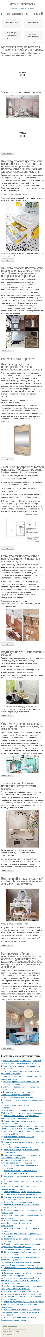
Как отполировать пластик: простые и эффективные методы (17, 1137)
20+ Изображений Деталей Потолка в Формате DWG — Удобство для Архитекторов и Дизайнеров (21, 1111)
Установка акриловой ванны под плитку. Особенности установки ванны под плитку (19, 1318)
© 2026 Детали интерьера (10, 1326)
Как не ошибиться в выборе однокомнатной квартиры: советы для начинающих (20, 1116)
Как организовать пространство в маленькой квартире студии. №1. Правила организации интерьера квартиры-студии (22, 271)
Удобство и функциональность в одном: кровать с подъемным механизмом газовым (22, 1287)
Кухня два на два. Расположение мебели (22, 653)
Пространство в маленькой (12, 23)
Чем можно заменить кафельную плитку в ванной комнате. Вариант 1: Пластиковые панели (21, 1292)
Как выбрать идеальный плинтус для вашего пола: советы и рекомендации (20, 1156)
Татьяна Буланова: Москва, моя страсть (20, 1202)
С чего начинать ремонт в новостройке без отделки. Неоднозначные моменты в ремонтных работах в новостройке (20, 1281)
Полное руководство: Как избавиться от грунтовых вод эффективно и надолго (18, 1161)
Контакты (5, 1329)
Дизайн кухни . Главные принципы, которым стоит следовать (18, 786)
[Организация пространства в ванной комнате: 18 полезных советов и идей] (22, 625)
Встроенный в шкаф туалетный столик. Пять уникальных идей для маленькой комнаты (22, 881)
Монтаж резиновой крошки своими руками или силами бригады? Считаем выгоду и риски (21, 1061)
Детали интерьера (22, 4)
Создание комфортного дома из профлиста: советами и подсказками (20, 1258)
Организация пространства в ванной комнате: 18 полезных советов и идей (20, 558)
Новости (22, 8)
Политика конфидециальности (11, 1331)
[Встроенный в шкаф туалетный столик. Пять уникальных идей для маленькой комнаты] (22, 905)
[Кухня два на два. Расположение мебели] (22, 692)
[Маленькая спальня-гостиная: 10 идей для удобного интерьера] (22, 106)
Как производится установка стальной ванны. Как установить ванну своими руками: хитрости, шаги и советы (21, 1312)
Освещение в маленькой (33, 23)
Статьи (31, 8)
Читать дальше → (7, 153)
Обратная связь (7, 1334)
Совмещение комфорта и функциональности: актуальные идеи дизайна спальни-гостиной (21, 1192)
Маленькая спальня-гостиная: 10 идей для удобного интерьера (22, 48)
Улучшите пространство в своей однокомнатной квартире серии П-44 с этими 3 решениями (22, 469)
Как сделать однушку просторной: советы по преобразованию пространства (21, 366)
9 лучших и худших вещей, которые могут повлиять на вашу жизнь (19, 1253)
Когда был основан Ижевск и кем (17, 1147)
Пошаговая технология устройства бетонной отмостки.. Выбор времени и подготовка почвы (20, 1263)
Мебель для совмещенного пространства (11, 35)
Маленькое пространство (33, 35)
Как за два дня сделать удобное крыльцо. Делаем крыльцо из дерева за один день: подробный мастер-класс (22, 1304)
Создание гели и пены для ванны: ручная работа (24, 1249)
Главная (13, 8)
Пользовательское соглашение (17, 1329)
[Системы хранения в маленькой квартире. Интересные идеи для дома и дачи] (22, 764)
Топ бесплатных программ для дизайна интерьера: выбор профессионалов (18, 1093)
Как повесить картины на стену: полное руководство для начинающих (18, 1187)
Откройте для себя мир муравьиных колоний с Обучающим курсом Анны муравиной (21, 1245)
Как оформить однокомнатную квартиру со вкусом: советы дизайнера (20, 1122)
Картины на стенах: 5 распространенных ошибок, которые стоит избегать (19, 1172)
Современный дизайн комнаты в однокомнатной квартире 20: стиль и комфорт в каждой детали (22, 1127)
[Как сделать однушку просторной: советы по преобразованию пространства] (22, 440)
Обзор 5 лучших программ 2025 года (18, 1097)
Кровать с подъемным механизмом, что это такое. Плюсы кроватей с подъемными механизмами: (20, 1223)
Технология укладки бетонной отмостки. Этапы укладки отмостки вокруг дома (21, 1274)
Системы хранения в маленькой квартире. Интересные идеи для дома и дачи (22, 726)
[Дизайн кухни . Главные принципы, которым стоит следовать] (22, 828)
